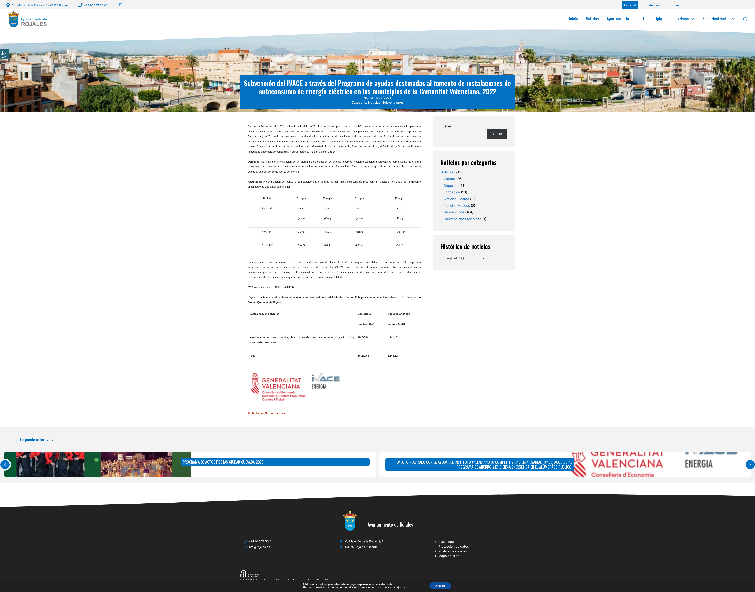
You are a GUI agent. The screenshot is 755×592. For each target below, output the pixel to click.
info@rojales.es (259, 547)
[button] (745, 19)
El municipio (652, 19)
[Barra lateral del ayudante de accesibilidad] (4, 54)
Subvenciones (393, 102)
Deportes (451, 186)
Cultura (449, 179)
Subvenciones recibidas (463, 219)
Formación (452, 192)
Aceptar (440, 586)
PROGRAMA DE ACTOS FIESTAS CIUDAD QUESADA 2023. (223, 462)
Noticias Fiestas (456, 199)
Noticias (592, 19)
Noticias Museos (457, 206)
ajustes (400, 587)
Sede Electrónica (716, 19)
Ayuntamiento (618, 19)
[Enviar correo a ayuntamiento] (118, 4)
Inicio (573, 19)
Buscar (445, 126)
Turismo (682, 19)
